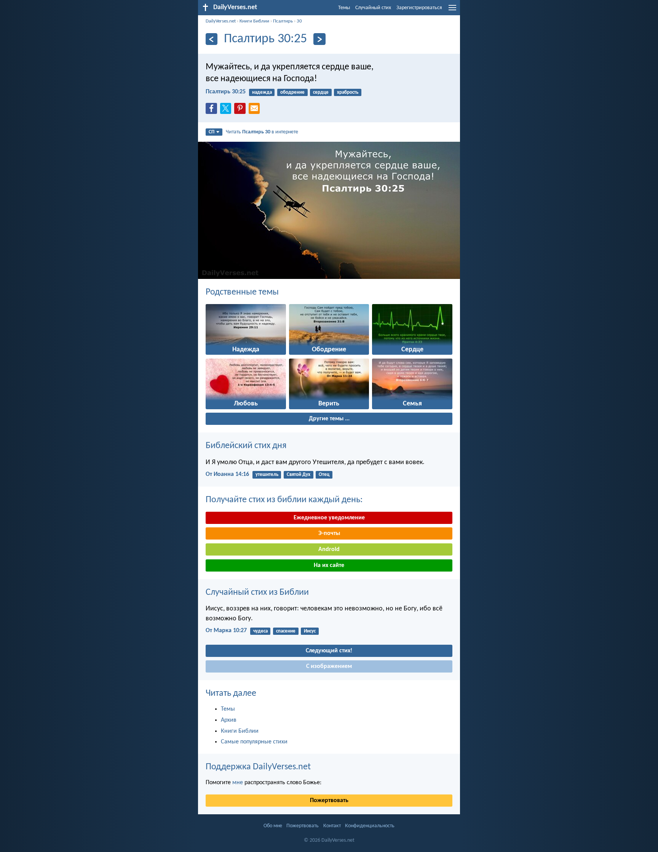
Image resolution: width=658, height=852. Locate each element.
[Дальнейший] (319, 39)
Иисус (310, 631)
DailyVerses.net (221, 21)
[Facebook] (213, 110)
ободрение (292, 92)
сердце (321, 92)
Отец (324, 474)
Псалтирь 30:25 (226, 92)
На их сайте (329, 565)
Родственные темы (242, 292)
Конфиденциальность (369, 826)
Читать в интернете (262, 132)
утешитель (267, 474)
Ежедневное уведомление (329, 518)
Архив (228, 720)
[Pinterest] (241, 110)
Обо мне (273, 826)
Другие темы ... (329, 419)
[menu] (452, 10)
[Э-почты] (256, 110)
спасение (285, 631)
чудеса (260, 631)
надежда (262, 92)
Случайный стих (373, 8)
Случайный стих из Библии (257, 592)
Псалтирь (283, 21)
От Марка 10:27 (226, 631)
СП (211, 132)
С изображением (329, 666)
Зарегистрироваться (419, 8)
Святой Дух (298, 474)
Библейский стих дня (246, 445)
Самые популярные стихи (254, 742)
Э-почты (329, 533)
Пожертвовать (329, 801)
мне (237, 783)
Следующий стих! (329, 651)
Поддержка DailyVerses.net (258, 767)
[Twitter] (227, 110)
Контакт (332, 826)
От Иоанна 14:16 (227, 474)
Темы (344, 8)
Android (329, 549)
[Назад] (211, 39)
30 (299, 21)
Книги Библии (254, 21)
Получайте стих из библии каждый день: (284, 499)
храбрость (347, 92)
